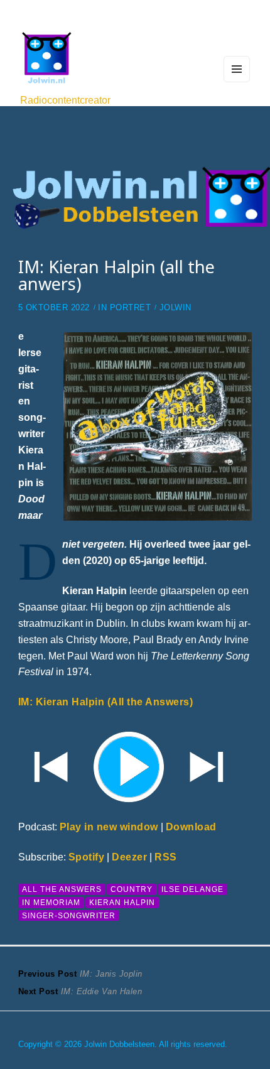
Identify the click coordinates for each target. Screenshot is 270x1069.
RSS (165, 856)
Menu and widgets (237, 81)
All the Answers (62, 889)
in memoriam (51, 902)
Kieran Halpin (122, 902)
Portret (130, 307)
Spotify (86, 856)
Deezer (129, 856)
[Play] (135, 765)
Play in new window (109, 826)
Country (132, 889)
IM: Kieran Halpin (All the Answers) (105, 701)
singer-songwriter (69, 915)
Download (191, 826)
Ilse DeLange (192, 889)
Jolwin (175, 307)
